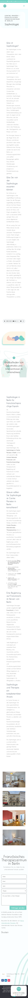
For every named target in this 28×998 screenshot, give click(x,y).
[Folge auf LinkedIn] (6, 980)
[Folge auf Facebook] (2, 980)
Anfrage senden (18, 908)
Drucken (4, 932)
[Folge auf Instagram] (9, 980)
